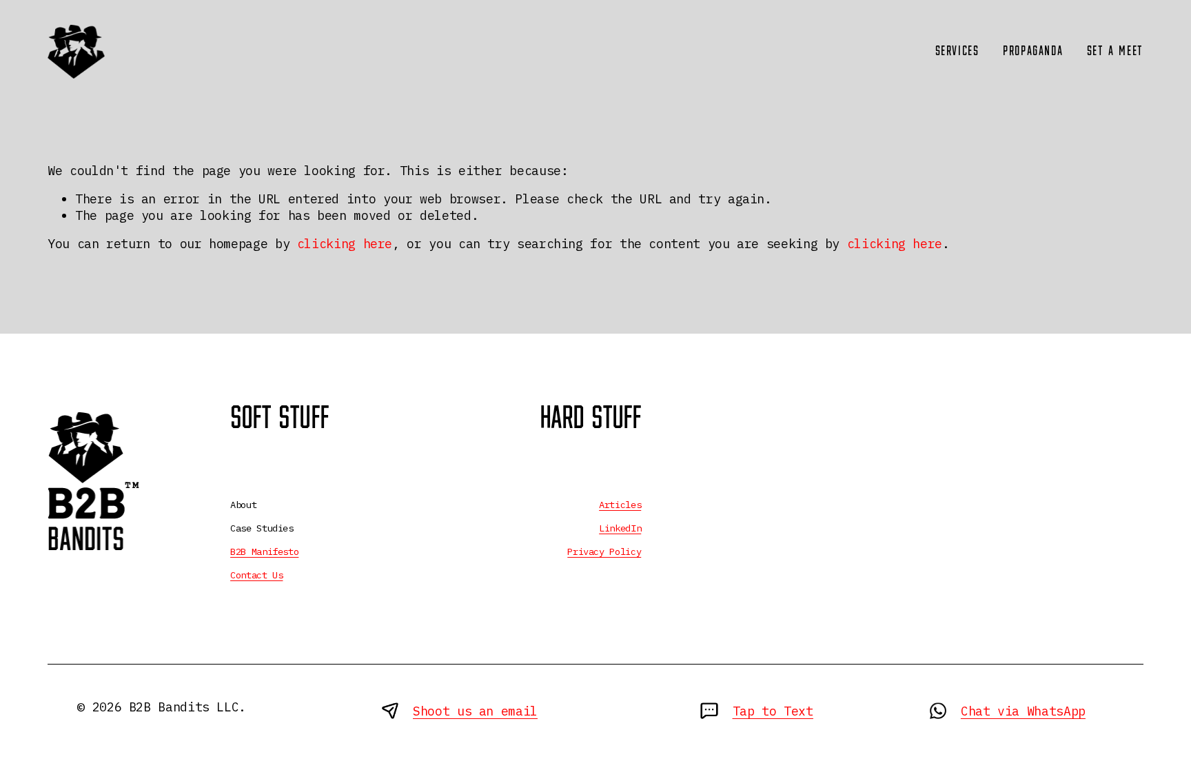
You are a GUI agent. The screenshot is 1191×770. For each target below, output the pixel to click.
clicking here (344, 243)
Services (957, 52)
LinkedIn (620, 528)
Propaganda (1033, 52)
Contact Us (256, 575)
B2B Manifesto (264, 551)
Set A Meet (1115, 52)
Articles (620, 504)
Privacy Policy (604, 551)
